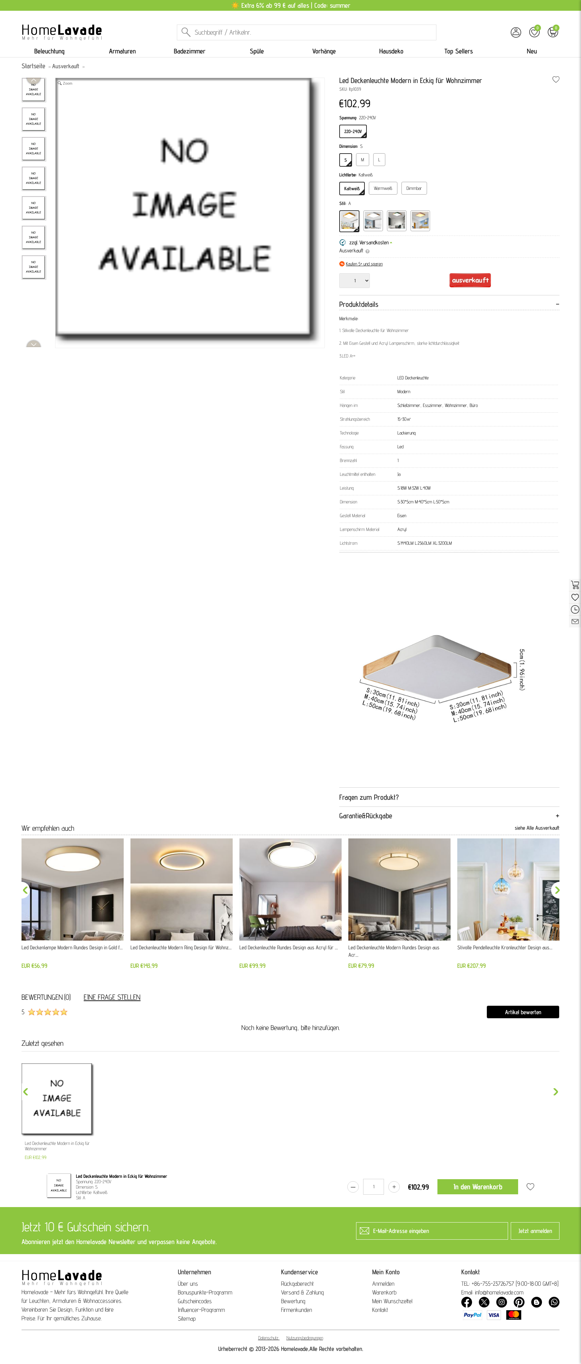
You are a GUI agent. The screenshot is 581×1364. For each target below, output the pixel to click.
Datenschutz (268, 1337)
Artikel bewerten (523, 1012)
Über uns (188, 1283)
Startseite (33, 66)
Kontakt (380, 1309)
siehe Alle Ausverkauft (537, 828)
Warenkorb (384, 1292)
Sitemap (187, 1318)
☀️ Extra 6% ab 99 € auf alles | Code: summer (290, 5)
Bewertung (293, 1301)
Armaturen (122, 51)
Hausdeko (391, 51)
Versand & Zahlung (302, 1292)
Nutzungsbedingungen (304, 1337)
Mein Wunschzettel (392, 1301)
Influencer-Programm (201, 1309)
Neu (532, 51)
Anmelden (383, 1283)
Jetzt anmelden (535, 1230)
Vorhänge (324, 51)
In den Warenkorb (478, 1186)
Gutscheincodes (195, 1301)
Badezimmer (189, 51)
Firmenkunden (296, 1309)
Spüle (257, 51)
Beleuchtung (49, 51)
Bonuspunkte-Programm (205, 1292)
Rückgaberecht (297, 1283)
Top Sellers (458, 51)
